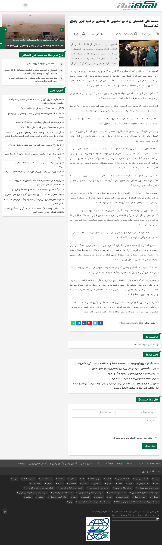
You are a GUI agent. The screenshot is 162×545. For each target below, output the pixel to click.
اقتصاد (129, 463)
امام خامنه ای (46, 478)
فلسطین (86, 497)
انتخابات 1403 (29, 478)
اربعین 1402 (94, 478)
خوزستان (72, 483)
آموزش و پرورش (141, 478)
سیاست (139, 463)
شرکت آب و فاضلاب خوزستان (71, 487)
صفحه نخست (153, 463)
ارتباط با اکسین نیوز (151, 471)
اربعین (108, 478)
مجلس (40, 497)
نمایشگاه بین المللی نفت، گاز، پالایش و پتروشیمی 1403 (137, 501)
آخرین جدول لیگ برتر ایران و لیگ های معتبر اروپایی (52, 463)
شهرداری (155, 497)
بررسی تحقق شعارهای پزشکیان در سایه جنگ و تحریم (132, 373)
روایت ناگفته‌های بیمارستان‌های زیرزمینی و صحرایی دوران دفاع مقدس (124, 368)
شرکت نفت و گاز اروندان (62, 492)
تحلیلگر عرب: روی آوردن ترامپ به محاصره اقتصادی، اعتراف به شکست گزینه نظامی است (115, 363)
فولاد (75, 497)
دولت (60, 483)
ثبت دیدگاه (150, 446)
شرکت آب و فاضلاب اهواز (99, 487)
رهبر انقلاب (36, 483)
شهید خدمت (123, 497)
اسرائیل (72, 478)
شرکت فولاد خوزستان (117, 492)
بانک (120, 483)
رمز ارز (49, 483)
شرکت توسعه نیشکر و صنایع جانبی (145, 492)
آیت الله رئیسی (123, 478)
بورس (109, 483)
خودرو (84, 483)
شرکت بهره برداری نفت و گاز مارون (39, 487)
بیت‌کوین (97, 483)
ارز (83, 478)
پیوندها (21, 463)
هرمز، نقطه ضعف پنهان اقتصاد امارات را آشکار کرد (134, 378)
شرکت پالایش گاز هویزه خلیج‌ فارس (32, 492)
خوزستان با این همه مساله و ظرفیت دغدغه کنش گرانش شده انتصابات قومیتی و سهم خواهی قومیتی (31, 72)
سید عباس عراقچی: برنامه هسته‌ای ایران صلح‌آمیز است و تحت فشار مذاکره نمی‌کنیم (33, 79)
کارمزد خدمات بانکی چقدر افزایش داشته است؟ (41, 108)
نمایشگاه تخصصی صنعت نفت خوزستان (93, 501)
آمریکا (156, 478)
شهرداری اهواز (140, 497)
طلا (110, 497)
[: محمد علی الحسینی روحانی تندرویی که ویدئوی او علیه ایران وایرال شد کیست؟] (76, 34)
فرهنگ (109, 463)
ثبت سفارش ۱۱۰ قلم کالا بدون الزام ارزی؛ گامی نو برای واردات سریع (33, 194)
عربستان (99, 497)
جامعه (119, 463)
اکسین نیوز (153, 71)
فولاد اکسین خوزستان (58, 497)
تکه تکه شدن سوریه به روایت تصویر (41, 63)
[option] (33, 31)
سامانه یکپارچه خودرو (123, 487)
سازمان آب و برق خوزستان (148, 487)
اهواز (157, 483)
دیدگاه (99, 463)
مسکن (28, 497)
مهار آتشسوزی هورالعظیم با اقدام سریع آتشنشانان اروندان (36, 189)
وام (70, 501)
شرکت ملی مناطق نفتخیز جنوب (90, 492)
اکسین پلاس (87, 463)
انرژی (15, 478)
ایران (130, 483)
